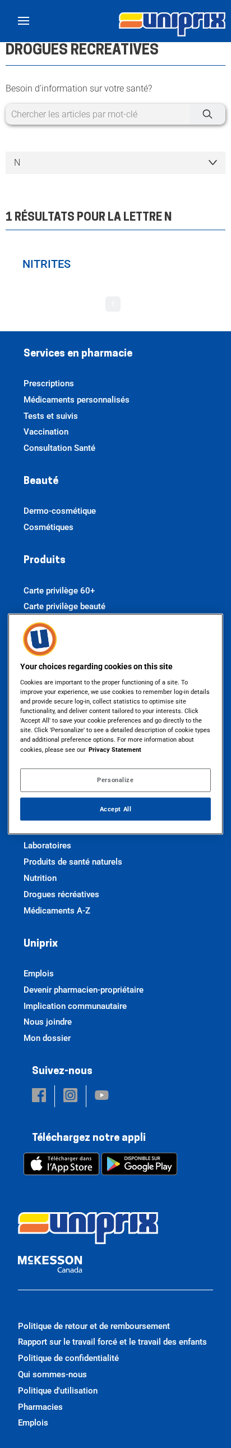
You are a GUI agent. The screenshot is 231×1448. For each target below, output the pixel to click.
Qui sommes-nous (52, 1374)
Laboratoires (47, 846)
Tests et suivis (51, 416)
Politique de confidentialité (68, 1358)
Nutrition (40, 878)
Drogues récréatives (61, 894)
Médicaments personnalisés (77, 400)
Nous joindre (48, 1022)
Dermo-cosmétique (60, 511)
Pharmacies (40, 1407)
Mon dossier (47, 1038)
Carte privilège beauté (64, 606)
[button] (39, 1096)
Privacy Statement (115, 749)
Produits (45, 561)
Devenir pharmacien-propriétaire (84, 990)
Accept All (116, 808)
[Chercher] (207, 114)
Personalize (115, 779)
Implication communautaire (75, 1006)
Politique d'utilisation (58, 1391)
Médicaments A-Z (57, 911)
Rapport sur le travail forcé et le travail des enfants (112, 1342)
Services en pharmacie (78, 354)
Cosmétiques (48, 527)
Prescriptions (49, 383)
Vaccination (46, 432)
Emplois (39, 974)
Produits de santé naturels (73, 862)
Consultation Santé (59, 448)
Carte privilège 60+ (59, 591)
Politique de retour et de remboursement (94, 1326)
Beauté (41, 482)
